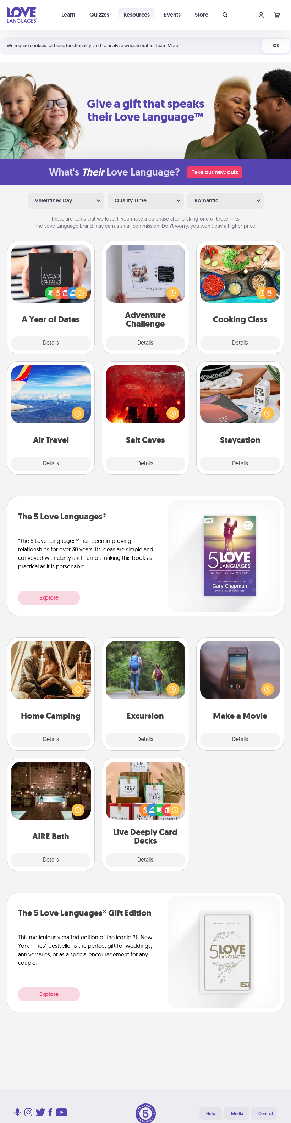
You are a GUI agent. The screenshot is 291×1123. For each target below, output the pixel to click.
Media (237, 1114)
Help (210, 1114)
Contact (265, 1114)
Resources (136, 14)
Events (172, 14)
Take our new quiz (215, 172)
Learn (68, 14)
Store (201, 14)
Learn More (166, 46)
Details (51, 343)
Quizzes (99, 14)
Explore (49, 597)
